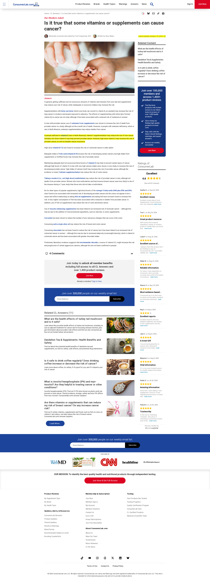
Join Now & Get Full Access (105, 480)
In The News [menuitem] (90, 547)
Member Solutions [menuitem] (93, 509)
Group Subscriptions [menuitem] (93, 519)
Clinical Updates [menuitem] (50, 522)
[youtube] (89, 558)
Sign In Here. (97, 281)
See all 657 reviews (152, 183)
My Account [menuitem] (90, 505)
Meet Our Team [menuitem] (91, 536)
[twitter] (112, 558)
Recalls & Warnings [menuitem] (51, 526)
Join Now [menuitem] (89, 498)
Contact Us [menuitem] (90, 512)
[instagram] (97, 558)
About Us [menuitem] (89, 533)
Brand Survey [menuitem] (49, 529)
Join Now (202, 4)
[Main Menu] (4, 4)
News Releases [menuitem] (92, 543)
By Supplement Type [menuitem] (52, 498)
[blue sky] (128, 558)
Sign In (190, 4)
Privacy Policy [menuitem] (118, 566)
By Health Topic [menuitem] (50, 505)
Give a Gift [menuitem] (90, 516)
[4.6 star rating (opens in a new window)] (154, 178)
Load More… (55, 423)
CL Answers (55, 13)
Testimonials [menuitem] (90, 540)
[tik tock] (82, 558)
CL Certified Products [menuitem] (135, 512)
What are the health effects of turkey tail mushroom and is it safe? (150, 52)
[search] (151, 4)
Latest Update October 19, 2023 (152, 36)
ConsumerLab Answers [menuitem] (53, 515)
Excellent (151, 173)
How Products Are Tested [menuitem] (137, 498)
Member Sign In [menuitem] (92, 502)
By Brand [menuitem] (47, 502)
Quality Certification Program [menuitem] (138, 505)
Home (46, 13)
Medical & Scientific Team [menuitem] (137, 516)
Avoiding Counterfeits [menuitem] (52, 536)
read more (157, 204)
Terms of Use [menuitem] (92, 566)
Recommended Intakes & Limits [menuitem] (56, 533)
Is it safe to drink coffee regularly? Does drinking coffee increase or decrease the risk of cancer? (151, 72)
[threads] (105, 558)
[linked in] (120, 558)
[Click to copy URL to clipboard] (158, 13)
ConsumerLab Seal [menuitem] (134, 509)
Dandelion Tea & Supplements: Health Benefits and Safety (151, 61)
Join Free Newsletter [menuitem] (94, 523)
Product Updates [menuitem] (50, 519)
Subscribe (117, 299)
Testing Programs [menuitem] (134, 502)
